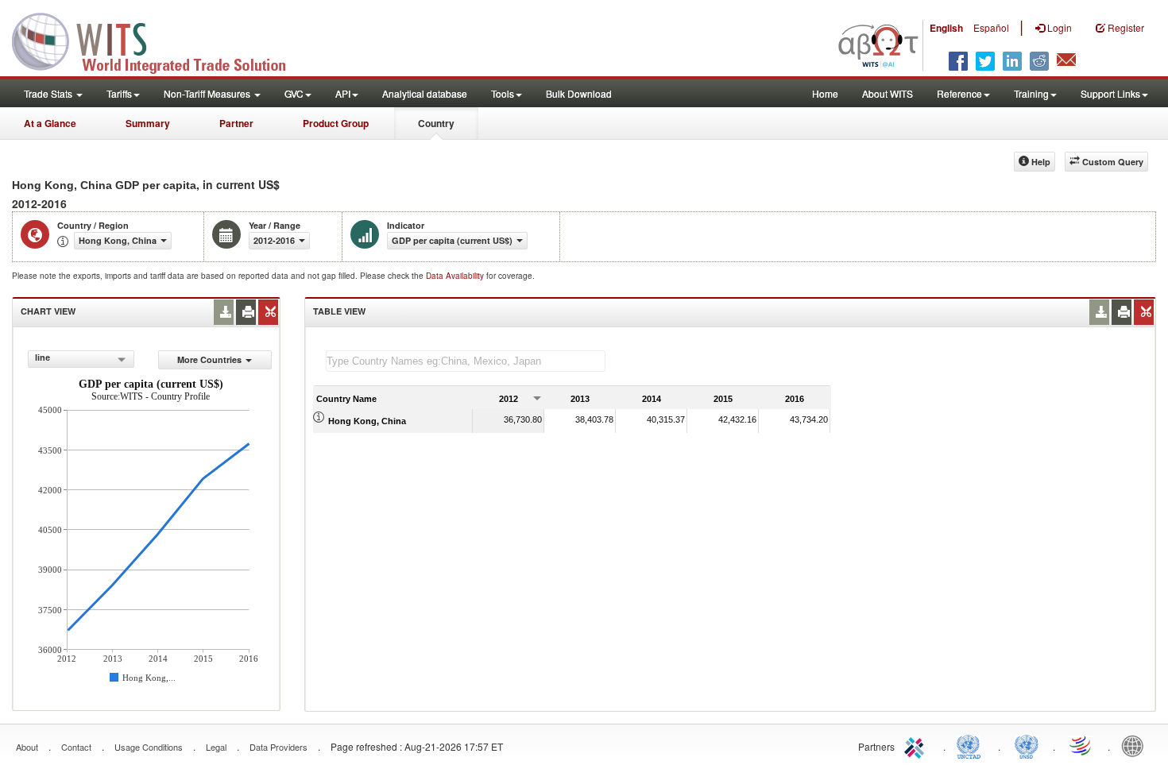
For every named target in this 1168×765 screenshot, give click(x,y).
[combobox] (80, 359)
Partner (236, 123)
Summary (148, 123)
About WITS (887, 93)
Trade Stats (49, 93)
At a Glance (50, 123)
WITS (159, 39)
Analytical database (424, 93)
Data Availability (456, 275)
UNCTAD (972, 745)
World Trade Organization (1081, 745)
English (946, 28)
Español (991, 27)
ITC (917, 745)
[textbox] (465, 361)
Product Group (336, 123)
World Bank (1136, 745)
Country (436, 123)
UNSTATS (1026, 745)
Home (825, 93)
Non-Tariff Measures (208, 93)
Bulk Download (579, 93)
